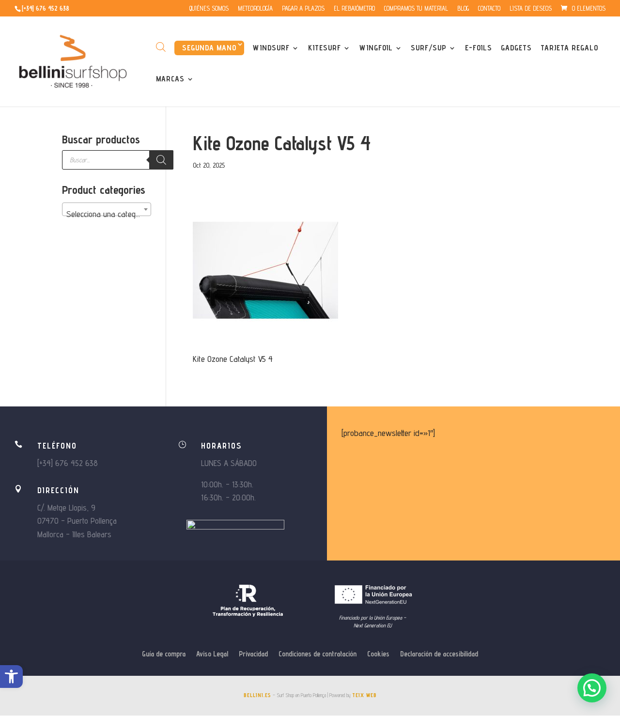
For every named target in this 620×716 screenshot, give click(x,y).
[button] (11, 676)
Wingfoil (376, 48)
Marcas (170, 79)
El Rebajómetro (354, 8)
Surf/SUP (429, 48)
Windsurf (271, 48)
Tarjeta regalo (569, 48)
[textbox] (106, 214)
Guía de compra (164, 654)
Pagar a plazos (303, 8)
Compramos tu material (416, 8)
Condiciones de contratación (317, 654)
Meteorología (255, 8)
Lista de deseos (531, 8)
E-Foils (478, 48)
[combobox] (106, 209)
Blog (463, 8)
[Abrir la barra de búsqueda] (161, 46)
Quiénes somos (209, 8)
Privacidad (253, 654)
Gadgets (516, 48)
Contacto (489, 8)
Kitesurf (324, 48)
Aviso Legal (212, 654)
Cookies (378, 654)
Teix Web (364, 695)
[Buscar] (161, 160)
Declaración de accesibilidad (439, 654)
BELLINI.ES (257, 695)
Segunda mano (209, 47)
